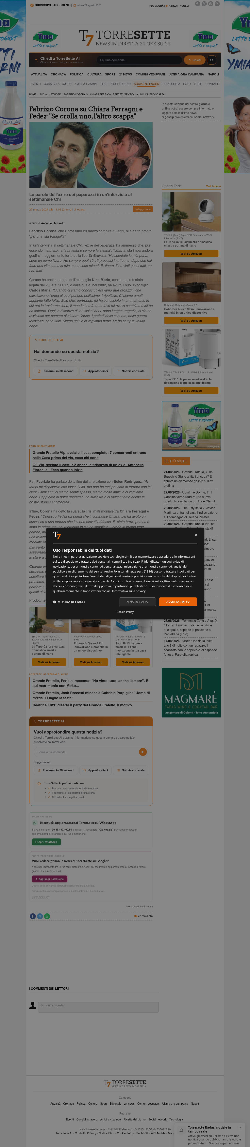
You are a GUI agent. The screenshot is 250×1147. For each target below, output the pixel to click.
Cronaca (68, 1103)
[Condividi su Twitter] (40, 916)
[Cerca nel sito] (211, 60)
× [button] (195, 535)
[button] (69, 602)
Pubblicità (142, 1133)
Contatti (80, 1133)
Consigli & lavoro (86, 1119)
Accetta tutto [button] (178, 602)
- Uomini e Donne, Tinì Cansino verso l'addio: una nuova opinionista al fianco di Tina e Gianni (189, 497)
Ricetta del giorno (135, 1119)
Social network (157, 1119)
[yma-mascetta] (45, 38)
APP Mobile (158, 1133)
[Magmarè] (191, 692)
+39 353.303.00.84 (61, 829)
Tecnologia (176, 1119)
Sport (103, 1103)
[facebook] (197, 3)
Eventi (70, 1119)
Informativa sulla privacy (129, 591)
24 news (129, 1103)
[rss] (217, 3)
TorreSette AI (64, 1133)
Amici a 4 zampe (110, 1119)
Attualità (55, 1103)
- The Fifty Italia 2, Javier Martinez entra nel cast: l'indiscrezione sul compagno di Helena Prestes (190, 512)
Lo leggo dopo (143, 209)
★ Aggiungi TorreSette (49, 879)
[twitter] (204, 3)
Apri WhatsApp (47, 842)
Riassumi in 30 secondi (58, 371)
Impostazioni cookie (96, 591)
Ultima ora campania (175, 1103)
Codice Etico (106, 1133)
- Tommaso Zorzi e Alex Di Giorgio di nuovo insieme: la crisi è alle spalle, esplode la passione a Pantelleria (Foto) (191, 627)
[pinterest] (210, 3)
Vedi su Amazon (49, 662)
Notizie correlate (133, 371)
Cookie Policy (125, 1133)
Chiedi (196, 60)
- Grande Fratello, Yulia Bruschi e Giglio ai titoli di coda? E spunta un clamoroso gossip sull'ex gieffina (188, 479)
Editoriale (115, 1103)
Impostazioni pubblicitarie (129, 586)
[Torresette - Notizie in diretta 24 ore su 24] (125, 1083)
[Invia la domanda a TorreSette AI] (143, 752)
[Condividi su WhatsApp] (47, 916)
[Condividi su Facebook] (33, 916)
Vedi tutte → (213, 186)
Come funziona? (41, 897)
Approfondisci (98, 371)
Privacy (91, 1133)
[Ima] (191, 426)
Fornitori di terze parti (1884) (133, 571)
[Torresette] (125, 38)
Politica (81, 1103)
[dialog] (125, 573)
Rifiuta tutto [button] (137, 602)
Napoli (195, 1103)
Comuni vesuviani (148, 1103)
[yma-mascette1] (205, 38)
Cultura (92, 1103)
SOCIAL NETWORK (50, 94)
